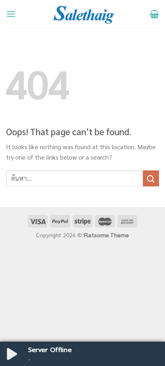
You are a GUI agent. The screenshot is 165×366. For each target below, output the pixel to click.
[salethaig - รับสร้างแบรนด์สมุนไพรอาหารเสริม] (83, 14)
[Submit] (151, 178)
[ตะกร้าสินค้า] (154, 14)
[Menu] (11, 14)
